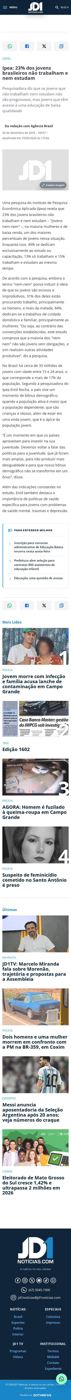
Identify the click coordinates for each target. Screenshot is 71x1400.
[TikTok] (46, 1280)
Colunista (53, 1317)
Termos (53, 1351)
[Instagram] (25, 1280)
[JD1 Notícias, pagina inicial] (35, 7)
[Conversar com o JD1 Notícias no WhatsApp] (61, 1378)
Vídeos (18, 1357)
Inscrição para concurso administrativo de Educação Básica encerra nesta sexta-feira (38, 547)
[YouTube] (39, 1280)
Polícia (18, 1328)
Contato (53, 1363)
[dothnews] (42, 1395)
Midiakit (53, 1357)
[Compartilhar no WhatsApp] (9, 46)
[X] (32, 1280)
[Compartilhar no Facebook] (27, 46)
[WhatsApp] (53, 1280)
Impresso (53, 1322)
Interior (18, 1334)
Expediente (53, 1368)
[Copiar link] (61, 46)
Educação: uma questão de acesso (38, 578)
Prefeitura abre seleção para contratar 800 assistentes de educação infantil (34, 564)
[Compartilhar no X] (44, 46)
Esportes (18, 1322)
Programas (18, 1351)
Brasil (18, 1317)
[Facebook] (18, 1280)
